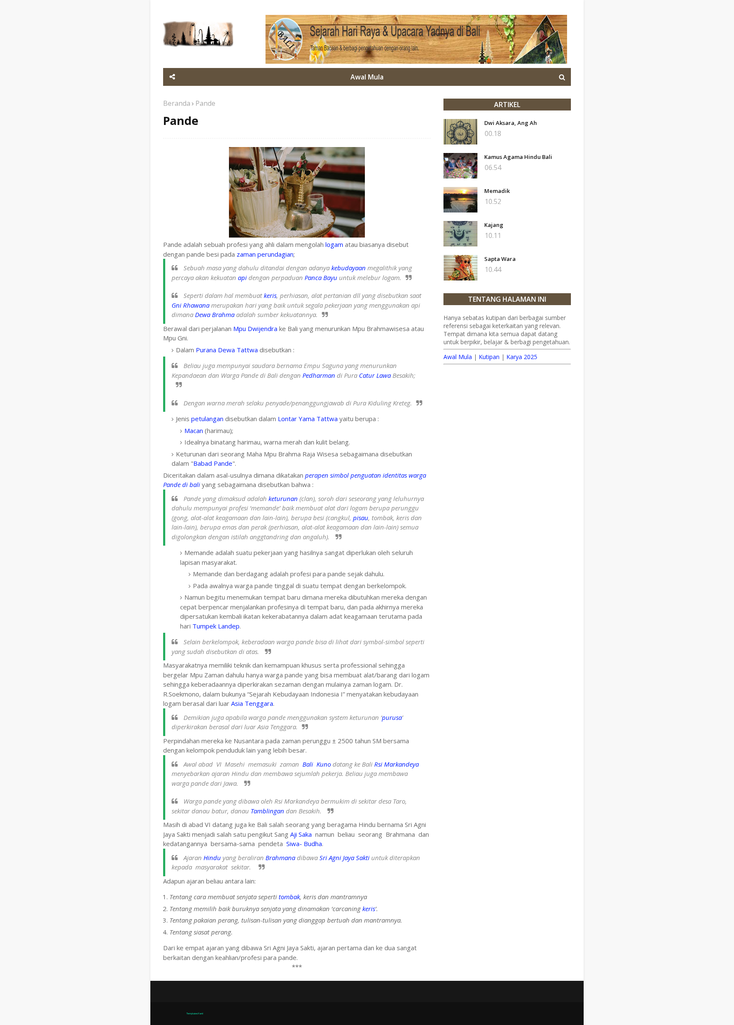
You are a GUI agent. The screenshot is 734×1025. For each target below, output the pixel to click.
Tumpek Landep (216, 626)
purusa (392, 717)
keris (270, 295)
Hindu (212, 857)
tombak (289, 896)
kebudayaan (348, 267)
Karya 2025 (521, 357)
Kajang (493, 225)
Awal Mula (457, 357)
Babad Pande (212, 463)
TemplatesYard (194, 1013)
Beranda (176, 103)
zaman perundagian (265, 254)
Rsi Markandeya (396, 764)
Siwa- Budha (304, 843)
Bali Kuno (316, 764)
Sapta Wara (500, 259)
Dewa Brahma (214, 314)
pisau (360, 517)
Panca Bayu (321, 277)
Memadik (497, 191)
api (242, 277)
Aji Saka (301, 834)
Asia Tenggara (252, 703)
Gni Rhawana (190, 305)
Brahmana (280, 857)
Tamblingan (267, 811)
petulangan (207, 418)
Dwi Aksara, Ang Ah (510, 123)
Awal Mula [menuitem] (367, 77)
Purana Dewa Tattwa (227, 349)
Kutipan (489, 357)
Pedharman (318, 375)
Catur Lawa (375, 375)
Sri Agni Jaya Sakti (344, 857)
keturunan (283, 498)
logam (334, 244)
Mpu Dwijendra (255, 328)
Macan (193, 430)
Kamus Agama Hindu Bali (518, 157)
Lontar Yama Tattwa (308, 418)
